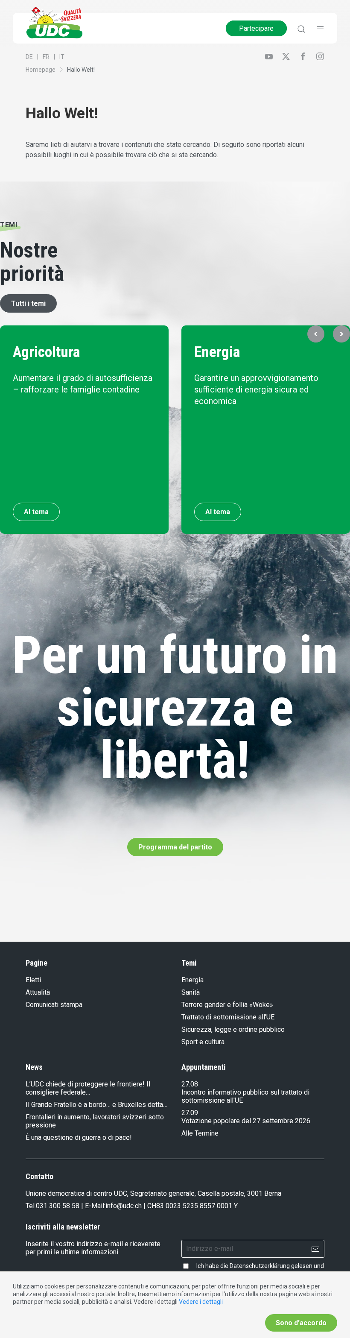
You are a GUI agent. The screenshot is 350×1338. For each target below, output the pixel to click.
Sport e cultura (203, 1042)
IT (61, 56)
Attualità (38, 992)
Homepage (40, 69)
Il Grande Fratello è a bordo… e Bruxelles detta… (96, 1105)
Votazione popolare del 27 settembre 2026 (245, 1121)
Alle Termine (200, 1133)
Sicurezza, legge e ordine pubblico (233, 1029)
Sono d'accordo (301, 1323)
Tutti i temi (28, 303)
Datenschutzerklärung (260, 1265)
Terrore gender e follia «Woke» (227, 1005)
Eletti (33, 980)
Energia (217, 352)
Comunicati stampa (54, 1005)
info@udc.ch (123, 1206)
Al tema (36, 512)
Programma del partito (175, 847)
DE (29, 56)
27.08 (189, 1084)
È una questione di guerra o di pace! (79, 1137)
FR (46, 56)
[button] (315, 334)
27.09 (189, 1113)
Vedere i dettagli (201, 1301)
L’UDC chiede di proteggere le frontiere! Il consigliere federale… (88, 1088)
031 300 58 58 (57, 1206)
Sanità (190, 992)
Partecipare (256, 28)
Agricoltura (46, 352)
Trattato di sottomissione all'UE (227, 1017)
